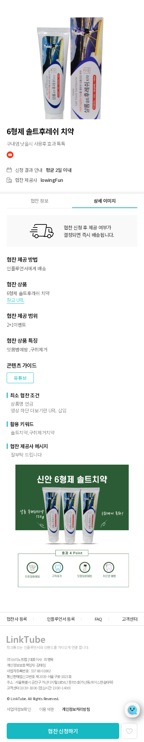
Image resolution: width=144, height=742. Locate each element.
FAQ (98, 619)
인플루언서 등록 (61, 619)
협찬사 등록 (17, 619)
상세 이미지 (105, 200)
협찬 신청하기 (63, 731)
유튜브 (20, 378)
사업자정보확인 (19, 709)
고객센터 (129, 619)
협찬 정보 (39, 200)
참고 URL (15, 299)
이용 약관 (46, 709)
